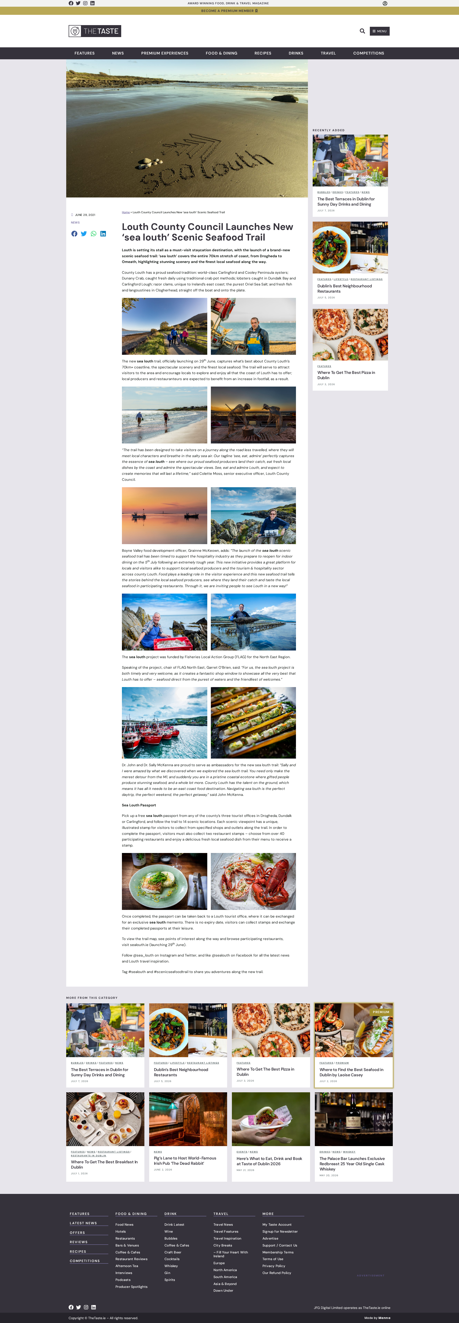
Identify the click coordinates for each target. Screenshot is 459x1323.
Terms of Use (272, 1259)
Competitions (368, 53)
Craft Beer (172, 1252)
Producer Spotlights (131, 1287)
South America (225, 1277)
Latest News (83, 1223)
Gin (167, 1273)
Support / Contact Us (279, 1245)
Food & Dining (221, 53)
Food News (124, 1224)
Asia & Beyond (225, 1284)
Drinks (296, 53)
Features (85, 53)
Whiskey (171, 1266)
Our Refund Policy (276, 1273)
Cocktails (172, 1259)
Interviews (123, 1273)
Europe (219, 1263)
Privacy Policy (273, 1266)
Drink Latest (174, 1224)
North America (225, 1270)
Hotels (120, 1231)
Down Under (223, 1290)
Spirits (169, 1280)
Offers (77, 1232)
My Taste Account (277, 1224)
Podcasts (123, 1280)
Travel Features (225, 1231)
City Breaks (222, 1245)
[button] (362, 31)
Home (126, 212)
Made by (377, 1318)
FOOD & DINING (131, 1214)
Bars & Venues (127, 1245)
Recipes (263, 53)
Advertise (270, 1238)
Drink (170, 1214)
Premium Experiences (165, 53)
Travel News (223, 1224)
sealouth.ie (139, 944)
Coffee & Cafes (127, 1252)
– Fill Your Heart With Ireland (230, 1254)
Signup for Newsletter (280, 1231)
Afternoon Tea (126, 1266)
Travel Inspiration (227, 1238)
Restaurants (125, 1238)
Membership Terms (278, 1252)
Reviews (79, 1242)
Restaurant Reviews (131, 1259)
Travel (328, 53)
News (118, 53)
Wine (168, 1231)
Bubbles (170, 1238)
